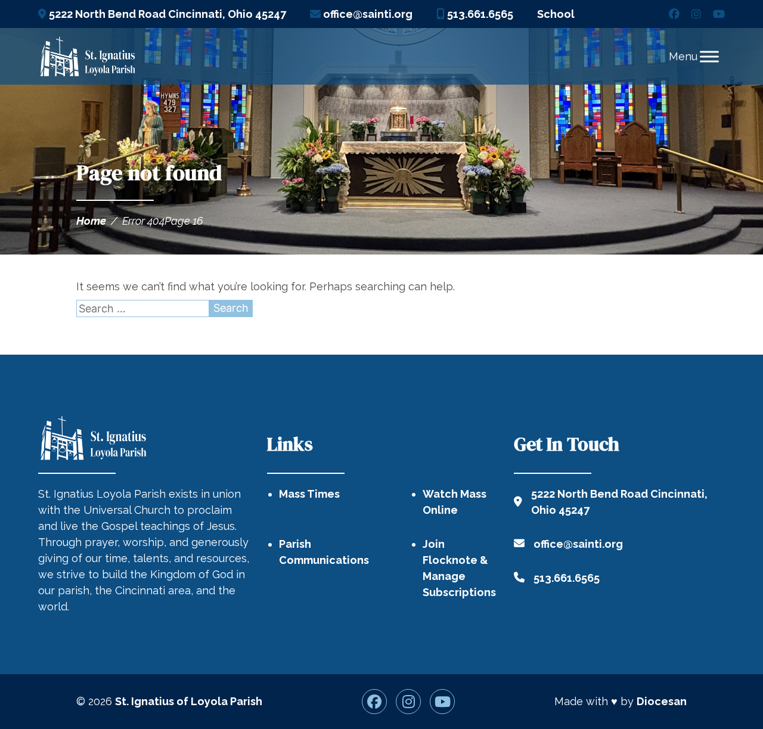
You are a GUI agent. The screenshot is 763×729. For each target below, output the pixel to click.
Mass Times (309, 494)
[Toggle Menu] (709, 56)
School (556, 14)
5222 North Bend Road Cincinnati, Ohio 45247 (166, 14)
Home (91, 221)
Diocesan (662, 701)
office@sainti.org (366, 14)
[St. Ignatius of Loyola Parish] (87, 56)
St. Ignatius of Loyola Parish (188, 701)
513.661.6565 (479, 14)
